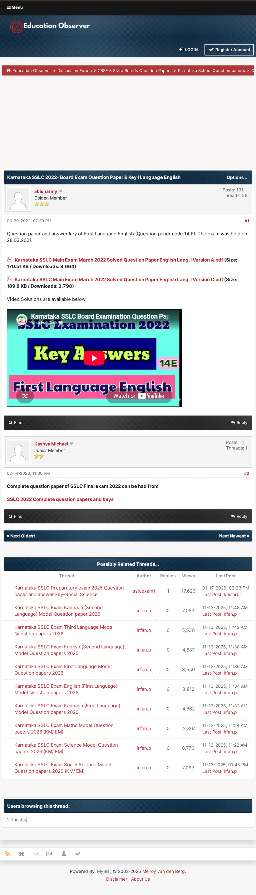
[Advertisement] (128, 125)
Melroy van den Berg (163, 871)
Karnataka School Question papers (211, 70)
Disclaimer (116, 879)
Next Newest (232, 535)
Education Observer (31, 70)
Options (236, 177)
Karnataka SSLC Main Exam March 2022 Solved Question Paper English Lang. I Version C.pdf (119, 279)
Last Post (211, 594)
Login (191, 49)
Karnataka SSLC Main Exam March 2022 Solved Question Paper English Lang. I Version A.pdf (119, 260)
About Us (140, 879)
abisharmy (45, 191)
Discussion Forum (74, 70)
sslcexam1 (144, 591)
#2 (246, 473)
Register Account (232, 49)
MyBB (103, 871)
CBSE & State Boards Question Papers (135, 70)
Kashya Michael (51, 443)
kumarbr (232, 594)
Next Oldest (22, 535)
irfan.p (144, 611)
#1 (247, 220)
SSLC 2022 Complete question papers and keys (60, 499)
